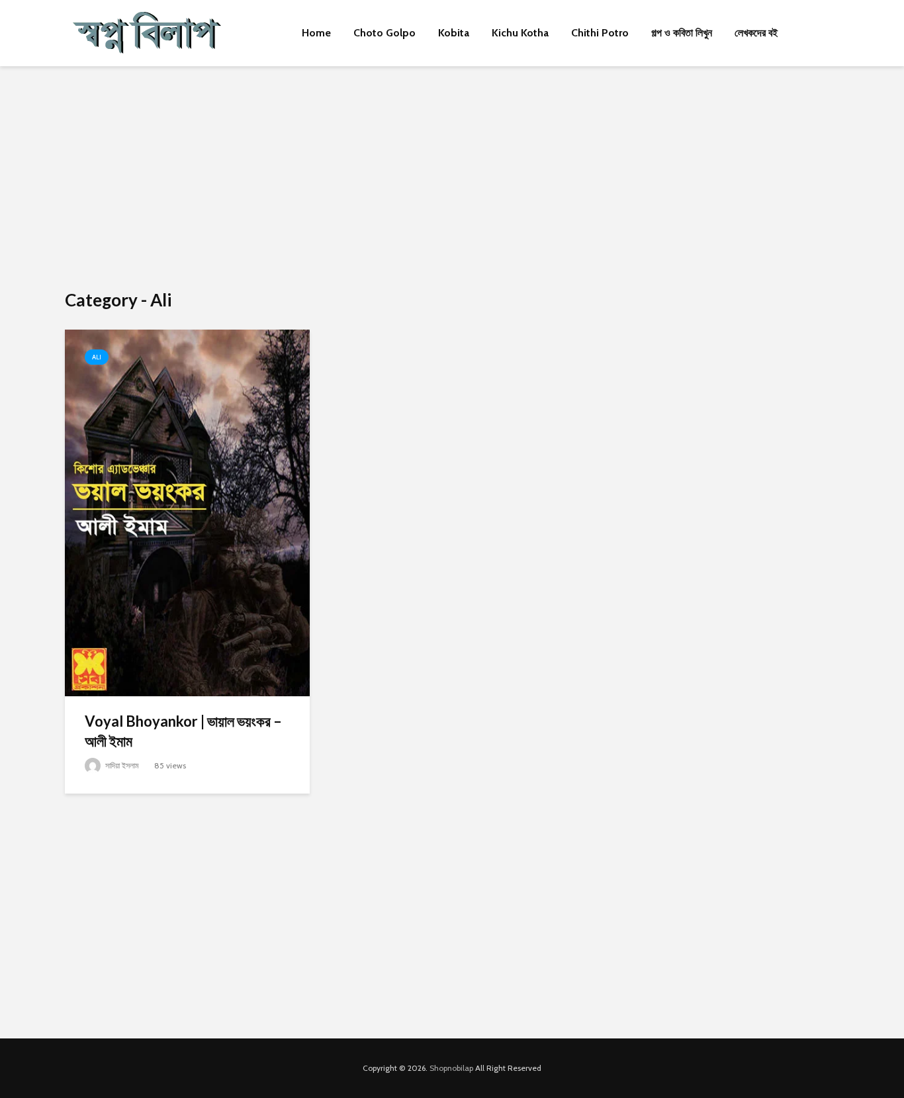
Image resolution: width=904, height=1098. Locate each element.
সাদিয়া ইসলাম (121, 765)
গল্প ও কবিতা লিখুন (681, 32)
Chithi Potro (600, 32)
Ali (96, 357)
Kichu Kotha (520, 32)
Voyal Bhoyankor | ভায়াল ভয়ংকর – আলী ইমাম (183, 731)
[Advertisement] (452, 178)
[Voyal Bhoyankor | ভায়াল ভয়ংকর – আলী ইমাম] (187, 512)
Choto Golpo (384, 32)
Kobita (453, 32)
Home (316, 32)
